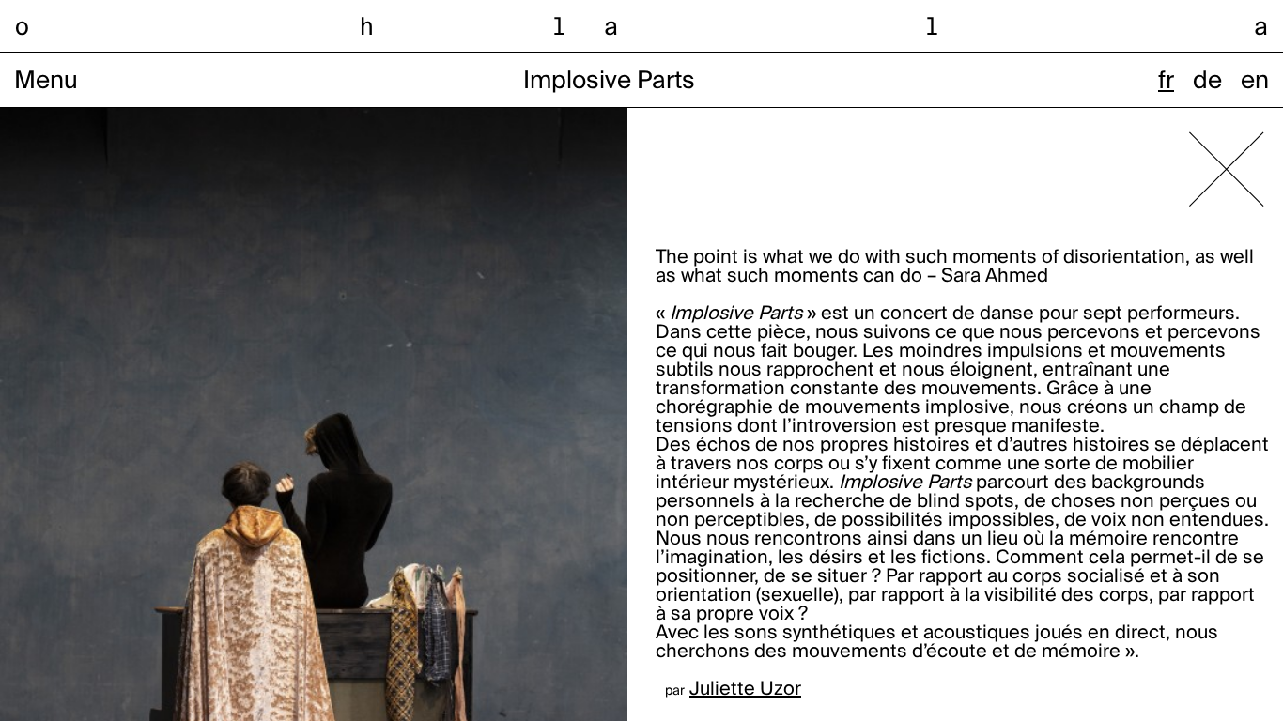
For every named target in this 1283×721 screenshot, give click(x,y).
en (1255, 81)
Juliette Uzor (745, 690)
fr (1166, 81)
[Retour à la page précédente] (1226, 169)
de (1207, 81)
